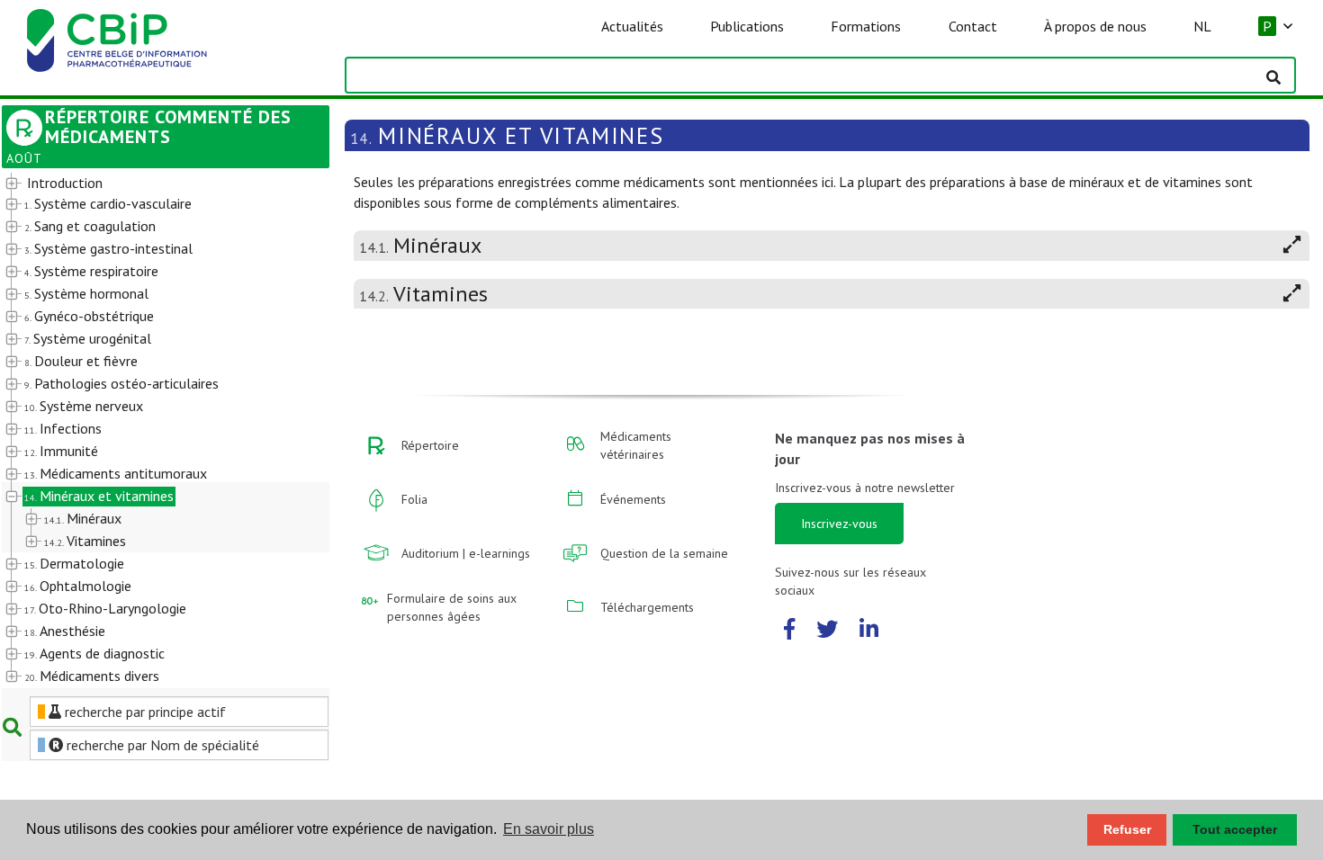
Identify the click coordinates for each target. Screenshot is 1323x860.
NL (1202, 26)
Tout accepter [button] (1234, 829)
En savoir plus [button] (548, 829)
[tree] (152, 430)
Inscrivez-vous (839, 523)
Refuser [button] (1127, 829)
